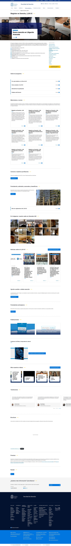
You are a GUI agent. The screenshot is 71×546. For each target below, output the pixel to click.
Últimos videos (35, 511)
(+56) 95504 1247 (52, 538)
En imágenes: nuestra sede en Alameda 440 (53, 50)
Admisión (37, 0)
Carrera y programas (16, 10)
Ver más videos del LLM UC (55, 367)
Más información (14, 296)
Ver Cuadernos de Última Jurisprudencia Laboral (37, 353)
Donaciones (51, 0)
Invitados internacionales (42, 511)
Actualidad (51, 505)
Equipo (50, 62)
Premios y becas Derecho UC (12, 516)
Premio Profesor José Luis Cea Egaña (48, 461)
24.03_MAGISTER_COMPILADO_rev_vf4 (15, 448)
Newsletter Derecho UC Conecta (50, 509)
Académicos (18, 505)
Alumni (35, 505)
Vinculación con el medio (30, 506)
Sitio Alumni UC (36, 521)
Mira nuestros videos (52, 57)
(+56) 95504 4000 (14, 536)
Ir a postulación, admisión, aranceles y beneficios (55, 66)
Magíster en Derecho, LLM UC (16, 254)
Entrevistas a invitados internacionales (51, 512)
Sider (53, 3)
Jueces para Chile (30, 516)
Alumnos (46, 3)
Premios (50, 61)
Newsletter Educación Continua (50, 525)
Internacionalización (43, 505)
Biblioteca (46, 0)
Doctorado (39, 254)
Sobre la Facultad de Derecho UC (12, 508)
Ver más (19, 280)
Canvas (50, 3)
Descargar (22, 448)
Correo (59, 0)
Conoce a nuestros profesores (53, 47)
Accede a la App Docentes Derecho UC (18, 512)
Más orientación (39, 538)
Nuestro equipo (12, 510)
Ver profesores (14, 178)
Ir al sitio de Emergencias (27, 538)
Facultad (12, 505)
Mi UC (55, 0)
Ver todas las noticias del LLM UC (54, 249)
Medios (42, 0)
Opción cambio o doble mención (54, 53)
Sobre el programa (52, 44)
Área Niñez (29, 511)
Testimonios (51, 58)
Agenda (50, 518)
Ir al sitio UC (12, 0)
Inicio (11, 10)
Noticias (40, 517)
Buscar (56, 3)
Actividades (35, 512)
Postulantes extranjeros (52, 54)
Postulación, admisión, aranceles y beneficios (54, 49)
